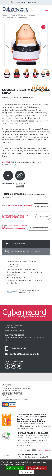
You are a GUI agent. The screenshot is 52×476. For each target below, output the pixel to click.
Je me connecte (41, 206)
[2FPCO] (6, 419)
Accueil (4, 15)
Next (42, 44)
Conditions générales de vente (16, 399)
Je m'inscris (43, 217)
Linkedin (13, 366)
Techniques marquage (12, 394)
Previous (8, 44)
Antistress (31, 15)
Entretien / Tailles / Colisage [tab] (25, 251)
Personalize (26, 472)
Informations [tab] (9, 183)
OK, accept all (16, 468)
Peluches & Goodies (18, 15)
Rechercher (12, 2)
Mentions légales (43, 450)
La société (6, 385)
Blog (4, 396)
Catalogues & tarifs (11, 390)
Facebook (7, 366)
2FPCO (20, 417)
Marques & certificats (12, 392)
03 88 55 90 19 (18, 348)
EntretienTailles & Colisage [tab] (20, 185)
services (6, 387)
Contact (5, 398)
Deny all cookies (37, 468)
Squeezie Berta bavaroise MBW (16, 17)
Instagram (19, 366)
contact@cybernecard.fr (24, 354)
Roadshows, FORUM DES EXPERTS (16, 388)
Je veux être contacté (38, 228)
